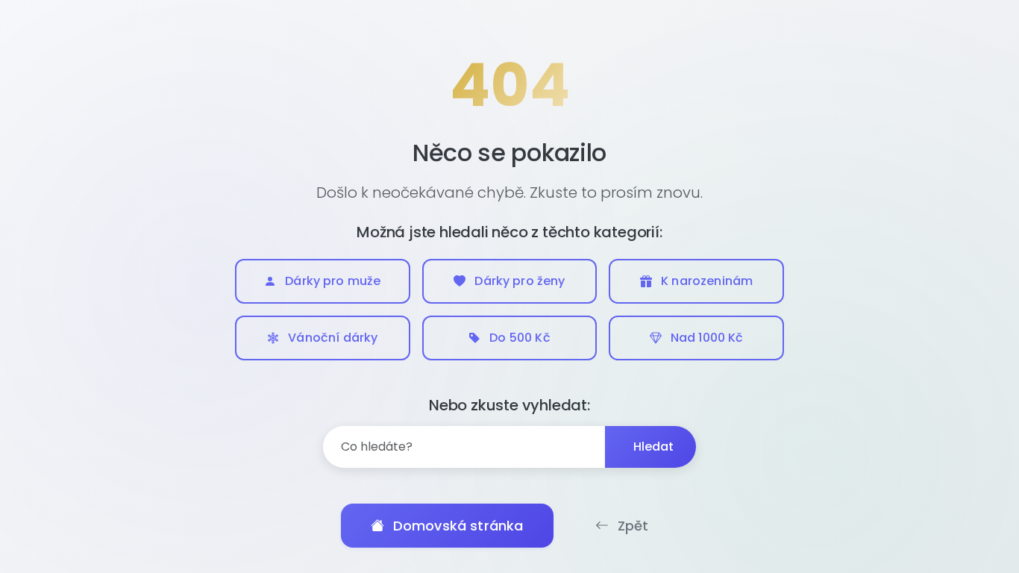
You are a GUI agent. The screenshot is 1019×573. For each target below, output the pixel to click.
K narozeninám (707, 280)
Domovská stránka (458, 525)
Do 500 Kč (519, 337)
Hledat (653, 446)
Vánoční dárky (332, 337)
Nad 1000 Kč (707, 337)
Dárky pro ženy (519, 280)
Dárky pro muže (332, 280)
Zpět (633, 525)
